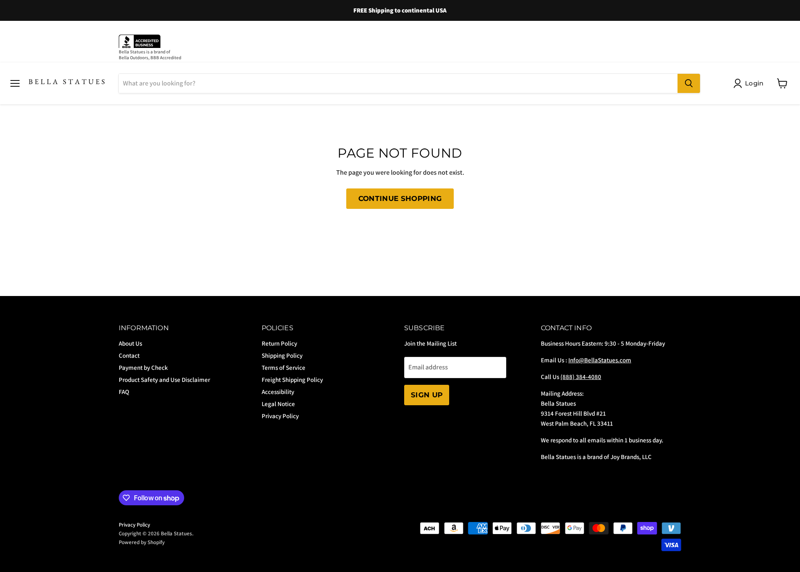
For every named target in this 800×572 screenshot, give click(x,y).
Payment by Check (143, 367)
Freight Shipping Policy (292, 380)
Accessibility (278, 392)
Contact (129, 355)
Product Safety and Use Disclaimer (164, 380)
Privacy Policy (280, 416)
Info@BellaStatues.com (599, 360)
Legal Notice (278, 404)
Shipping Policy (282, 355)
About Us (130, 343)
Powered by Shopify (142, 542)
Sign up (426, 395)
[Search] (689, 83)
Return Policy (279, 343)
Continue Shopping (400, 198)
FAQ (124, 392)
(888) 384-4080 (580, 377)
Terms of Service (283, 367)
